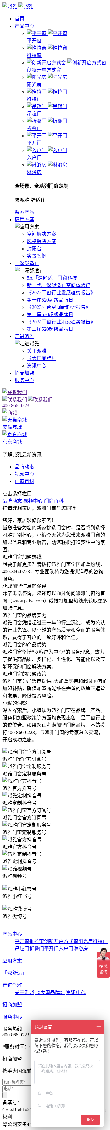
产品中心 (24, 26)
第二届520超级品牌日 (50, 314)
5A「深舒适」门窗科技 (52, 278)
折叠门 (36, 948)
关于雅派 (24, 992)
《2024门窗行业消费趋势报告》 (61, 321)
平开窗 (22, 941)
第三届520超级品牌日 (50, 329)
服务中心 (24, 380)
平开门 (51, 948)
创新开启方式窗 (61, 941)
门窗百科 (24, 481)
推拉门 (100, 941)
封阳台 (34, 248)
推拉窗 (36, 941)
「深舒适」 (27, 263)
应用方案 (24, 219)
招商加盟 (24, 373)
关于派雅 (36, 351)
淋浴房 (80, 948)
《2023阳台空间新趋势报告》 (58, 307)
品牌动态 (24, 466)
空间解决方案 (41, 234)
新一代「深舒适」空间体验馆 (58, 285)
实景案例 (36, 256)
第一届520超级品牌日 (50, 299)
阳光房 (85, 941)
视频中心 (24, 474)
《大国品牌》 (41, 358)
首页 (19, 18)
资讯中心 (36, 365)
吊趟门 (22, 948)
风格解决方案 (41, 241)
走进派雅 (24, 336)
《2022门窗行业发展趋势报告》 (61, 292)
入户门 (66, 948)
